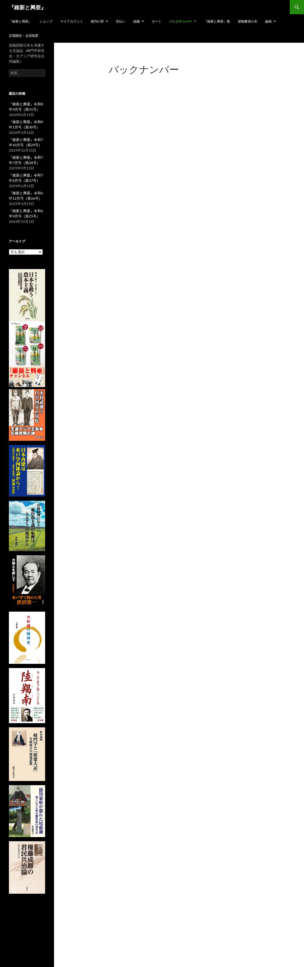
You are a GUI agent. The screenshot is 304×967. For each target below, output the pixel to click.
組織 (136, 21)
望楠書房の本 (247, 21)
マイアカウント (71, 21)
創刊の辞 (97, 21)
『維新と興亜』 (27, 7)
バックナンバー (180, 21)
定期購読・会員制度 (23, 35)
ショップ (46, 21)
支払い (121, 21)
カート (157, 21)
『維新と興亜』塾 (217, 21)
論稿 (268, 21)
